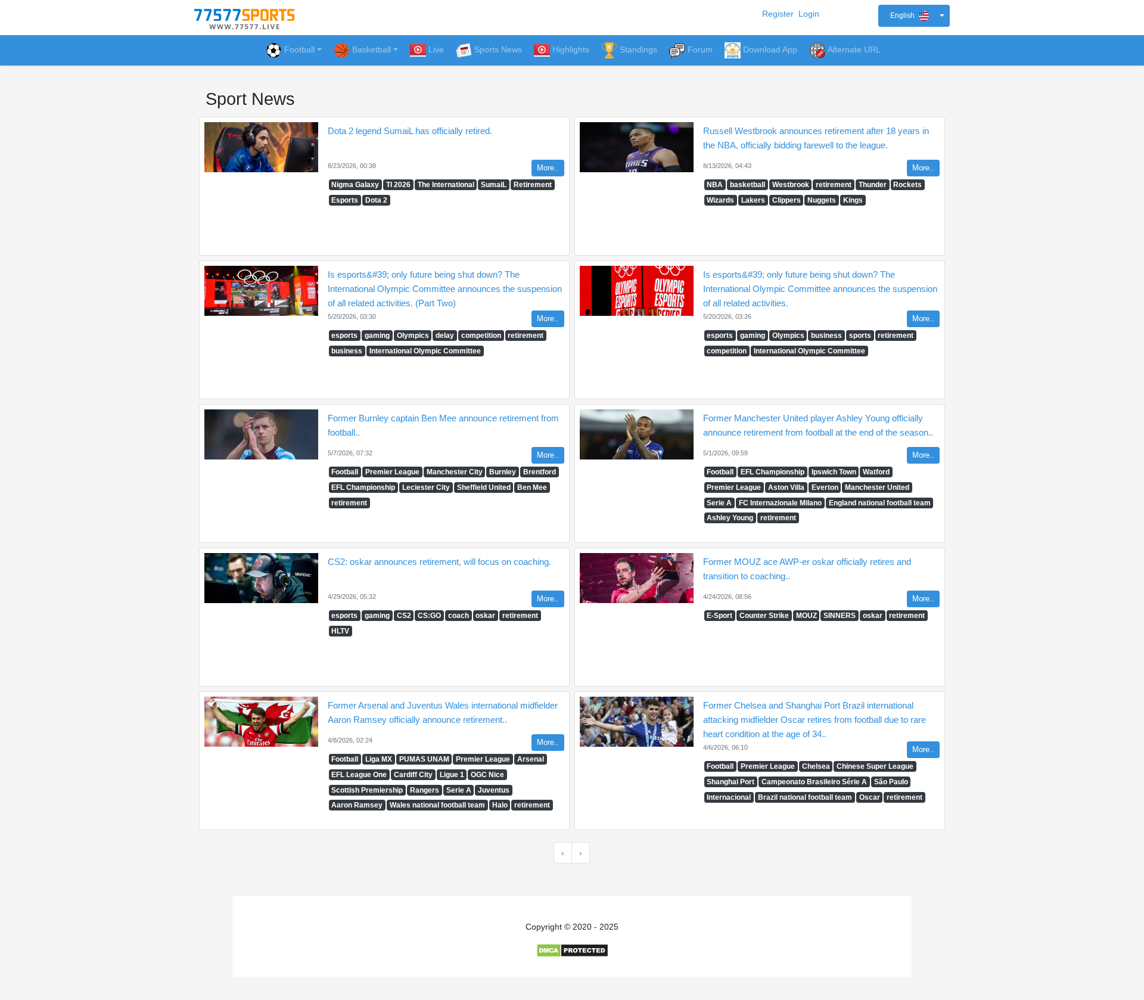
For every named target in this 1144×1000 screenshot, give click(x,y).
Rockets (907, 185)
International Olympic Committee (425, 351)
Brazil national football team (805, 797)
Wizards (720, 200)
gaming (377, 335)
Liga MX (378, 759)
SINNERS (839, 615)
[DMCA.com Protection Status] (572, 950)
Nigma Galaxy (355, 185)
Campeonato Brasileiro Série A (814, 782)
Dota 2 (376, 200)
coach (458, 615)
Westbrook (790, 185)
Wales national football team (437, 805)
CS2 (404, 615)
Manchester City (455, 472)
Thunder (873, 185)
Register (778, 13)
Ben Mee (532, 487)
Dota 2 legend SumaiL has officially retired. (410, 131)
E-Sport (719, 615)
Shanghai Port (730, 782)
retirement (833, 185)
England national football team (880, 503)
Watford (876, 472)
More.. (548, 168)
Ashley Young (730, 518)
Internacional (729, 797)
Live (436, 49)
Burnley (502, 472)
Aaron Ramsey (357, 805)
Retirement (533, 185)
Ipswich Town (834, 472)
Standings (638, 49)
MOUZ (806, 615)
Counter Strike (764, 615)
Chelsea (816, 766)
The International (446, 185)
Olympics (413, 335)
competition (481, 335)
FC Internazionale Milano (780, 503)
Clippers (786, 200)
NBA (715, 185)
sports (860, 335)
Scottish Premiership (367, 790)
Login (808, 13)
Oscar (869, 797)
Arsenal (530, 759)
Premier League (392, 472)
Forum (700, 49)
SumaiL (493, 185)
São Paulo (891, 782)
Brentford (539, 472)
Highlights (570, 49)
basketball (747, 185)
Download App (770, 49)
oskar (485, 615)
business (346, 351)
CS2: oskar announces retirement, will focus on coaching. (439, 562)
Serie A (719, 503)
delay (445, 335)
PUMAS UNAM (424, 759)
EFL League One (359, 775)
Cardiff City (413, 775)
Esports (344, 200)
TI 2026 (398, 185)
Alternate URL (854, 49)
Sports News (498, 49)
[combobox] (914, 16)
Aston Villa (786, 487)
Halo (500, 805)
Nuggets (821, 200)
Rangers (424, 790)
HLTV (340, 631)
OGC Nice (487, 775)
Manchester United (877, 487)
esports (344, 335)
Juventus (493, 790)
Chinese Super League (875, 766)
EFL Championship (363, 487)
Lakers (753, 200)
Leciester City (426, 487)
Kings (853, 200)
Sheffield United (484, 487)
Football (299, 49)
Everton (825, 487)
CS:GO (429, 615)
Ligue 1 (452, 775)
